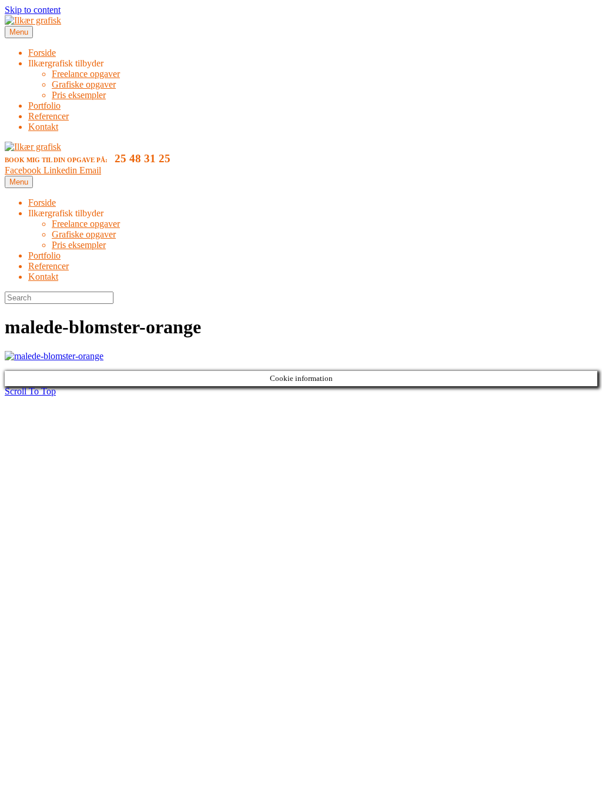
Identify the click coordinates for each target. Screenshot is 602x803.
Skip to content (33, 10)
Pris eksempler (79, 95)
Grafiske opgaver (84, 84)
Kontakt (43, 127)
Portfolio (44, 106)
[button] (30, 391)
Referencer (48, 116)
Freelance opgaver (86, 74)
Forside (42, 53)
